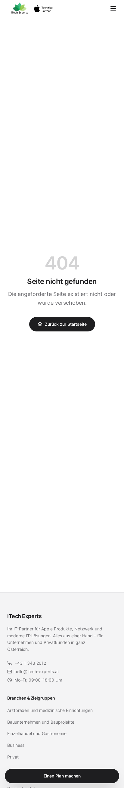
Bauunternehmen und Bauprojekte (40, 722)
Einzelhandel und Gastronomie (37, 733)
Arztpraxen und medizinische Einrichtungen (50, 710)
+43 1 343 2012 (30, 663)
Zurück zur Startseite (66, 324)
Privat (13, 756)
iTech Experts (24, 616)
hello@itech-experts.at (36, 671)
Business (15, 745)
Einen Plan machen (62, 775)
